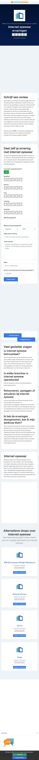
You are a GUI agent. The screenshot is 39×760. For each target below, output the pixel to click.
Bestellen (7, 176)
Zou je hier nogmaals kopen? (13, 169)
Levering (6, 201)
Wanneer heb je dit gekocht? (12, 225)
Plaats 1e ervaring (19, 572)
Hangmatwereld (25, 339)
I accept (19, 754)
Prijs (5, 193)
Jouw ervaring (8, 241)
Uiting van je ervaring (10, 233)
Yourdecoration (14, 335)
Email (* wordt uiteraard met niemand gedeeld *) (19, 270)
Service (6, 184)
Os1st (19, 626)
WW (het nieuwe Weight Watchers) (19, 562)
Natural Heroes (19, 594)
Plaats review (11, 279)
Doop (19, 657)
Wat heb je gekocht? (10, 217)
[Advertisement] (19, 68)
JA (6, 172)
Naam (5, 262)
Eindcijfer (7, 209)
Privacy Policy (19, 757)
